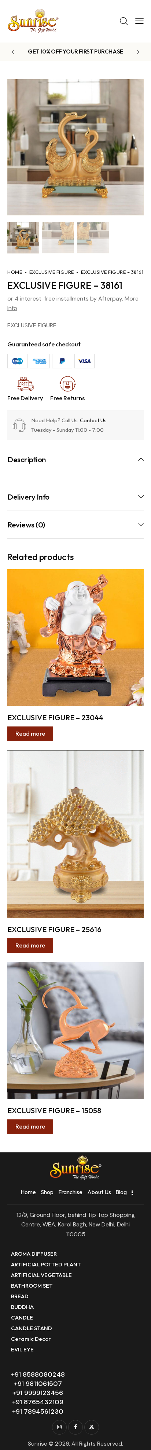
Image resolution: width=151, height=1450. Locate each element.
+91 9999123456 (37, 1392)
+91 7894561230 (37, 1411)
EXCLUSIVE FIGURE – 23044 (55, 717)
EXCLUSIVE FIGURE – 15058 (54, 1110)
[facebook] (75, 1427)
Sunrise (37, 1443)
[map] (91, 1427)
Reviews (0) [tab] (26, 524)
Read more (30, 733)
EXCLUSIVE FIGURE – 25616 (54, 929)
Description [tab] (26, 459)
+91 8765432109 (37, 1402)
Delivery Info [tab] (28, 496)
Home (14, 272)
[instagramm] (59, 1427)
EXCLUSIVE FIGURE (51, 272)
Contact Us (93, 420)
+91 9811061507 (38, 1383)
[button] (139, 21)
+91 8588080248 (38, 1374)
